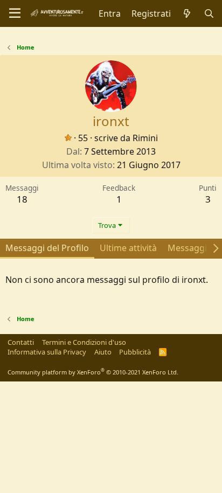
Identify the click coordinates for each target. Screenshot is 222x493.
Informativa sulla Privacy (47, 352)
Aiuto (103, 352)
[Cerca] (209, 13)
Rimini (145, 138)
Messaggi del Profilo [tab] (47, 248)
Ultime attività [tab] (128, 248)
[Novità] (187, 13)
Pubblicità (135, 352)
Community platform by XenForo (93, 372)
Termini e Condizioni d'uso (84, 342)
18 (22, 199)
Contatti (21, 342)
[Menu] (14, 13)
